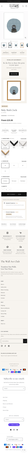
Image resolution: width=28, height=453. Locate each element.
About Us (3, 323)
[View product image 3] (16, 45)
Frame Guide (23, 138)
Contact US (3, 311)
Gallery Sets (3, 287)
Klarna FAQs (3, 313)
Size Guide (24, 161)
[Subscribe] (23, 388)
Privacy (4, 407)
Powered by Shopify (19, 449)
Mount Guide (23, 176)
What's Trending (4, 289)
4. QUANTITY (4, 186)
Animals (3, 298)
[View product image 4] (22, 45)
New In (2, 284)
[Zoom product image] (25, 37)
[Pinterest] (9, 346)
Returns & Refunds (5, 308)
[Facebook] (5, 346)
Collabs (2, 316)
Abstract (3, 292)
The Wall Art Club (11, 449)
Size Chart (5, 397)
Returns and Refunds (8, 403)
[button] (1, 6)
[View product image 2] (9, 45)
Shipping (3, 305)
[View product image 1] (3, 45)
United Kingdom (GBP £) (13, 439)
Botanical (3, 295)
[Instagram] (2, 346)
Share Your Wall (14, 73)
